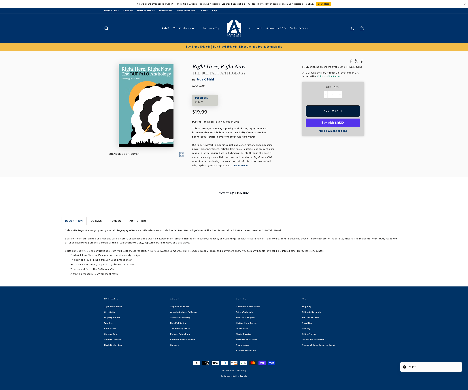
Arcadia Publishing (180, 351)
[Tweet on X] (356, 61)
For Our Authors (311, 351)
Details (96, 221)
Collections (110, 362)
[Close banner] (464, 4)
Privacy (306, 362)
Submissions (166, 10)
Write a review (286, 306)
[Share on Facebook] (351, 61)
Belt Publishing (178, 357)
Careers (174, 379)
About (204, 10)
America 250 (276, 28)
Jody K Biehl (205, 80)
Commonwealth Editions (183, 373)
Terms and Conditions (314, 373)
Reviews (115, 221)
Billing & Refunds (311, 346)
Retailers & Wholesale (248, 340)
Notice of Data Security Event (318, 379)
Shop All (255, 28)
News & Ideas (111, 10)
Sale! (165, 28)
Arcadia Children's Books (183, 346)
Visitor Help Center (246, 357)
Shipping (306, 340)
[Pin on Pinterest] (362, 61)
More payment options (333, 131)
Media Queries (244, 368)
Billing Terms (309, 368)
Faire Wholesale (244, 346)
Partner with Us (146, 10)
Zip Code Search (186, 28)
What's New (299, 28)
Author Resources (187, 10)
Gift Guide (110, 346)
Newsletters (243, 379)
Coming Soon (111, 368)
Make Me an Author (246, 373)
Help (214, 10)
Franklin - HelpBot (245, 351)
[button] (430, 367)
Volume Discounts (114, 373)
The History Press (180, 362)
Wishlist (108, 357)
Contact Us (242, 362)
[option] (234, 47)
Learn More (323, 4)
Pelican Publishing (180, 368)
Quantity (333, 87)
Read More (241, 165)
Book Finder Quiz (113, 379)
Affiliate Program (246, 384)
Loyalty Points (112, 351)
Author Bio (137, 221)
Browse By (211, 28)
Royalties (307, 357)
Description (74, 221)
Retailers (128, 10)
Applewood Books (179, 340)
